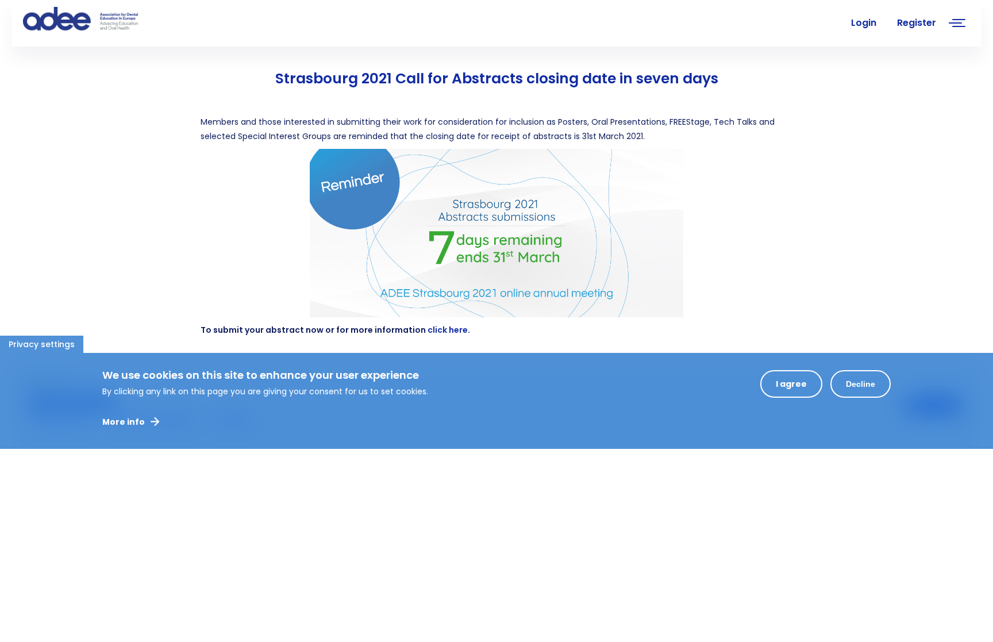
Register (916, 22)
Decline (860, 384)
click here (448, 330)
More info (123, 422)
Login (863, 22)
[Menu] (957, 24)
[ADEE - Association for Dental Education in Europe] (109, 20)
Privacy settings (42, 344)
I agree (791, 384)
